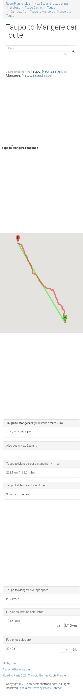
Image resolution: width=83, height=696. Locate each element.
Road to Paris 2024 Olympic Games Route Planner (35, 675)
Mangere (47, 11)
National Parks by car (16, 669)
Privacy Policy (42, 688)
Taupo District (34, 7)
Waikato (15, 7)
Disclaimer (25, 688)
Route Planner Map (18, 3)
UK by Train (10, 663)
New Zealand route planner (51, 3)
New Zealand (52, 71)
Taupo (51, 7)
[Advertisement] (41, 107)
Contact (57, 688)
